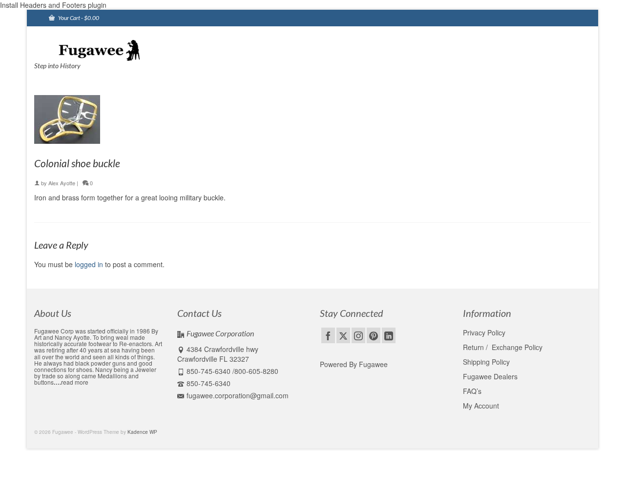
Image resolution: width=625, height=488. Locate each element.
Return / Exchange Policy (502, 347)
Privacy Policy (484, 332)
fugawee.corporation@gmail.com (238, 395)
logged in (89, 264)
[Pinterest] (373, 335)
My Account (481, 405)
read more (74, 382)
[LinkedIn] (389, 335)
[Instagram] (358, 335)
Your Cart (78, 17)
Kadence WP (142, 432)
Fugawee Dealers (491, 376)
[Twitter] (343, 335)
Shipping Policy (486, 362)
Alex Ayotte (61, 183)
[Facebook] (328, 335)
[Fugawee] (122, 50)
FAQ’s (472, 391)
